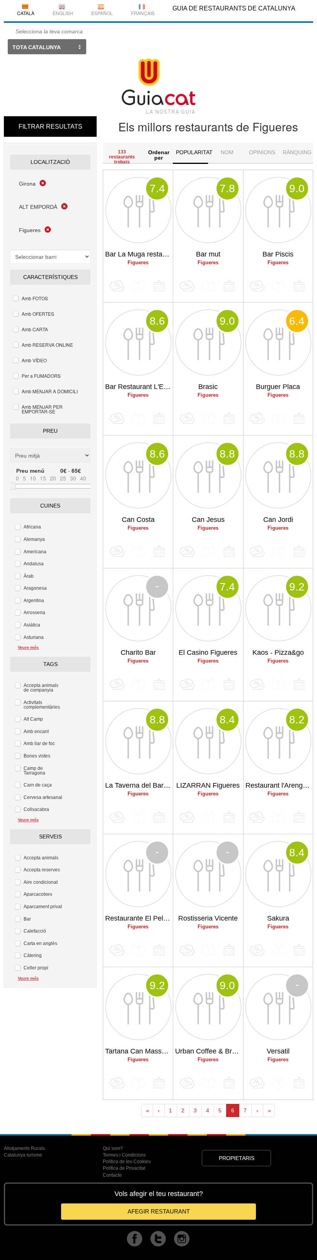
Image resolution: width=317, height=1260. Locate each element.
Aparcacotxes (38, 894)
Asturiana (34, 637)
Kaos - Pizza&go (278, 652)
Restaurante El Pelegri (139, 918)
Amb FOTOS (35, 298)
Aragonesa (35, 588)
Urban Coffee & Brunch (209, 1051)
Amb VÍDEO (34, 360)
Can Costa (138, 519)
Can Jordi (278, 519)
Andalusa (34, 563)
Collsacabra (36, 809)
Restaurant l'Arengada (279, 785)
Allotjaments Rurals (24, 1148)
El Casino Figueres (208, 652)
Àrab (29, 576)
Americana (35, 551)
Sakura (278, 918)
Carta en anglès (40, 943)
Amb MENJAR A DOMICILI (50, 391)
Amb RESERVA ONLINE (47, 344)
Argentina (34, 600)
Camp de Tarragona (34, 771)
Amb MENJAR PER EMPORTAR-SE (42, 409)
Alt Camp (33, 719)
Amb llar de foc (39, 743)
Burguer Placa (278, 387)
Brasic (208, 387)
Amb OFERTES (38, 313)
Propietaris (236, 1158)
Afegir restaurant (159, 1211)
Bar (27, 919)
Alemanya (34, 539)
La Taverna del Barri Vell (139, 785)
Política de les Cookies (127, 1161)
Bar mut (208, 254)
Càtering (33, 955)
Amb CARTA (35, 329)
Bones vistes (37, 756)
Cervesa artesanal (43, 797)
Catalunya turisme (23, 1155)
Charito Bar (138, 652)
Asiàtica (32, 625)
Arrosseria (34, 612)
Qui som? (113, 1148)
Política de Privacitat (124, 1168)
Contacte (112, 1175)
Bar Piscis (277, 254)
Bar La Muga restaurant (139, 254)
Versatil (278, 1051)
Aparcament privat (43, 906)
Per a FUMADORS (41, 375)
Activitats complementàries (42, 705)
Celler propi (36, 968)
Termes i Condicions (124, 1155)
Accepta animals (41, 858)
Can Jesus (208, 519)
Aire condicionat (41, 882)
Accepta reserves (42, 870)
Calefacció (35, 931)
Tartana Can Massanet (139, 1051)
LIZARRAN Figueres (208, 785)
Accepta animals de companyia (41, 688)
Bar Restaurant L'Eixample (139, 387)
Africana (32, 527)
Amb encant (36, 731)
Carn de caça (38, 785)
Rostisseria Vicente (208, 918)
